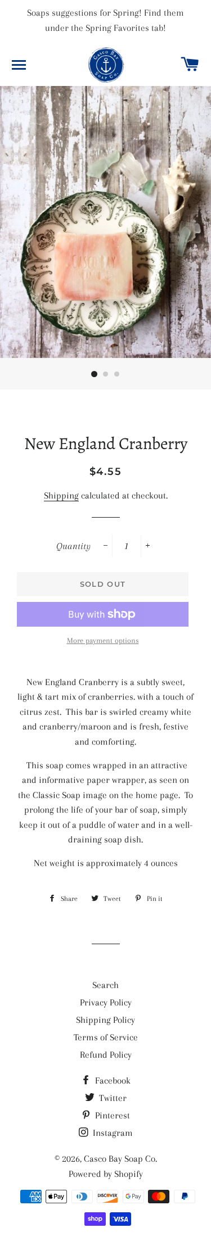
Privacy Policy (106, 1002)
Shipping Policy (105, 1019)
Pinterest (111, 1115)
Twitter (112, 1098)
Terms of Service (106, 1037)
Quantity (73, 546)
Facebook (112, 1080)
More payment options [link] (103, 640)
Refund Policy (106, 1054)
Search (105, 985)
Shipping (61, 495)
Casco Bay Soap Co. (120, 1158)
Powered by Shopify (106, 1173)
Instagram (112, 1132)
